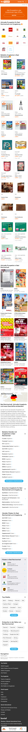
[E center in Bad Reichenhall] (24, 36)
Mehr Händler (10, 49)
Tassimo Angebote (5, 679)
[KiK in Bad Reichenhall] (17, 43)
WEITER (14, 15)
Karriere (3, 714)
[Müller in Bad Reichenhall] (17, 30)
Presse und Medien (6, 710)
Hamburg (10, 600)
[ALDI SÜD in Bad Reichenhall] (4, 30)
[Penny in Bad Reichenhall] (11, 30)
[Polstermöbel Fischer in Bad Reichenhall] (24, 43)
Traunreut (5, 627)
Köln (23, 600)
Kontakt (3, 712)
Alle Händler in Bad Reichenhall (14, 552)
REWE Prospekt (5, 666)
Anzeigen (24, 4)
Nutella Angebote (5, 681)
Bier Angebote (4, 683)
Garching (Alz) (14, 641)
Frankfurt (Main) (7, 604)
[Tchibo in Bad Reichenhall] (11, 36)
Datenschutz (4, 699)
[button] (26, 1)
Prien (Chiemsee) (7, 637)
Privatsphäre (4, 701)
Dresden (5, 611)
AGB (2, 694)
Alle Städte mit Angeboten (8, 686)
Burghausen (20, 627)
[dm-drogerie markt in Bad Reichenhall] (17, 36)
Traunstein (12, 627)
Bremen (11, 611)
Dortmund (5, 607)
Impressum (3, 696)
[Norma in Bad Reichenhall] (11, 43)
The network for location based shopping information (11, 724)
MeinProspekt (4, 655)
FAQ (2, 692)
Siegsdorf (5, 644)
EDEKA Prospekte (5, 670)
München (17, 600)
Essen (19, 607)
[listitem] (7, 68)
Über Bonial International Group (9, 707)
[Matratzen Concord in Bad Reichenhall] (4, 49)
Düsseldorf (13, 607)
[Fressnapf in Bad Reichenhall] (4, 43)
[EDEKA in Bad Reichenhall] (24, 30)
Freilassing (5, 630)
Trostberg (5, 634)
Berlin (4, 600)
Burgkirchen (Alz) (14, 634)
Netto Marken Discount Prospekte (9, 668)
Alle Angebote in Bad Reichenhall (14, 481)
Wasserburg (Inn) (15, 630)
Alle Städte (14, 615)
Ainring (15, 637)
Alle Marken (4, 673)
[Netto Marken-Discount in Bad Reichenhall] (4, 36)
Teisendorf (5, 641)
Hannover (18, 611)
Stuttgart (15, 604)
